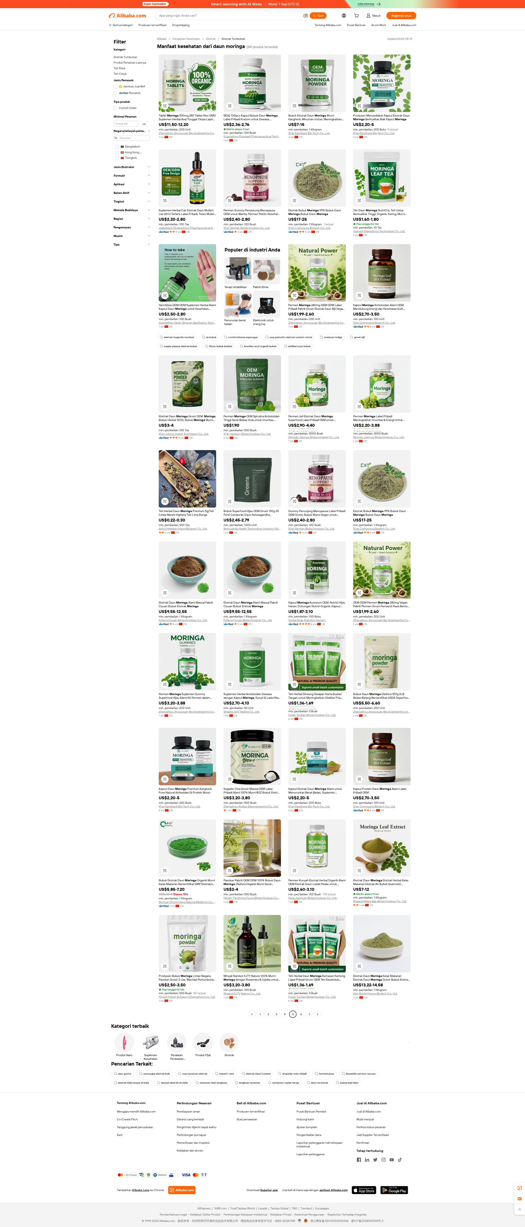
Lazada (262, 1208)
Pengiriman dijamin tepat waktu (196, 1127)
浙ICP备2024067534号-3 (367, 1220)
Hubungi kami (305, 1119)
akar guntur (124, 1073)
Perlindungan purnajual (191, 1135)
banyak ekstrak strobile (174, 1082)
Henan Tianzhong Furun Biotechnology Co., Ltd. (252, 898)
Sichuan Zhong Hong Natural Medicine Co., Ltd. (187, 902)
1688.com (220, 1208)
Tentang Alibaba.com (131, 1103)
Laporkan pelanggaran (311, 1154)
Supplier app (269, 1190)
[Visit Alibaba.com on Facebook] (358, 1159)
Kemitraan (362, 1142)
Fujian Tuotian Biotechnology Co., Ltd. (312, 715)
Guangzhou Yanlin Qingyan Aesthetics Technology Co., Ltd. (187, 322)
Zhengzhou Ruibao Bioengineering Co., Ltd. (251, 806)
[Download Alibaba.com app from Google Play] (394, 1190)
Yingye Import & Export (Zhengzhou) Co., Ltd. (187, 996)
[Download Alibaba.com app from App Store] (364, 1190)
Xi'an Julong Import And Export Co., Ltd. (184, 434)
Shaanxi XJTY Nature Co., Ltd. (242, 993)
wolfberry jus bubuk (299, 346)
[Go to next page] (317, 1014)
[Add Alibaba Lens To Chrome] (181, 1190)
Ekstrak (211, 38)
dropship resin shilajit (294, 1073)
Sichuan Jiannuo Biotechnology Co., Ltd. (313, 437)
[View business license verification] (299, 1221)
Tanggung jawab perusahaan (135, 1127)
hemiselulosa (326, 1073)
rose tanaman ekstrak (194, 1073)
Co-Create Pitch (127, 1119)
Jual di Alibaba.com (368, 1111)
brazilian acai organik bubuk (260, 346)
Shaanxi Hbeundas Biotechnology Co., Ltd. (380, 901)
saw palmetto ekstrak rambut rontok (291, 337)
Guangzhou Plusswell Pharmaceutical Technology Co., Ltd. (252, 136)
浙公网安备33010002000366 (329, 1220)
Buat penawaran (247, 1119)
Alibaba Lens (140, 1190)
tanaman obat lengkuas (213, 1082)
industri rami (226, 1073)
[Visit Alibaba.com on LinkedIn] (367, 1159)
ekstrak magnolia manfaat (179, 337)
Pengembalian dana (309, 1135)
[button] (305, 15)
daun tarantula (319, 1082)
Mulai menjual (365, 1119)
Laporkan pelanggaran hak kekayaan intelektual (319, 1144)
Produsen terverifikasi (251, 1111)
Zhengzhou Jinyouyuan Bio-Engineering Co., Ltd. (187, 133)
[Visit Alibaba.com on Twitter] (375, 1159)
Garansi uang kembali (190, 1119)
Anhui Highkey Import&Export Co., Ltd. (183, 528)
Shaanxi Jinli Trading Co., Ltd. (242, 711)
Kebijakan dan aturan (190, 1150)
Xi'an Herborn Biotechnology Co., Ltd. (247, 434)
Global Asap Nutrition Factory (306, 620)
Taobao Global (279, 1208)
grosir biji (359, 337)
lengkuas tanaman (249, 1082)
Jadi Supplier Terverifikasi (372, 1135)
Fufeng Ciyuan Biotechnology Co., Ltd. (183, 620)
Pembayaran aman (188, 1111)
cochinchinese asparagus (243, 337)
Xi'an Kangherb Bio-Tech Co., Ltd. (309, 133)
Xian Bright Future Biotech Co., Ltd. (375, 993)
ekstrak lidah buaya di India (133, 1082)
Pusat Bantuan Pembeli (311, 1111)
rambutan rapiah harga (285, 1082)
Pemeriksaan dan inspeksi (193, 1142)
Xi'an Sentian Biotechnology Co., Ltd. (247, 228)
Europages (322, 1208)
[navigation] (131, 527)
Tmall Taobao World (242, 1208)
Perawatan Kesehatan (186, 38)
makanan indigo (333, 337)
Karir (120, 1135)
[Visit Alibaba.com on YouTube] (391, 1159)
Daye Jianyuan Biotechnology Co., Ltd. (312, 898)
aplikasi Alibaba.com (334, 1190)
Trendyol (306, 1208)
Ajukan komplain (307, 1127)
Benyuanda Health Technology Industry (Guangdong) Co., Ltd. (252, 528)
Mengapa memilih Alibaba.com (136, 1111)
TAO (294, 1208)
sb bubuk (211, 337)
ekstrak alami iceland (258, 1073)
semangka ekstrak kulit (156, 1073)
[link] (519, 1188)
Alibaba (161, 38)
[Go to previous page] (252, 1014)
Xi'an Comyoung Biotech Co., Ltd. (309, 228)
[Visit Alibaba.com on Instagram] (383, 1159)
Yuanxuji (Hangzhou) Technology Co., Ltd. (379, 231)
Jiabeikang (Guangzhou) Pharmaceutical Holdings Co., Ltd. (187, 228)
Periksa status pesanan (371, 1127)
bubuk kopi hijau (349, 1082)
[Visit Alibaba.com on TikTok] (399, 1159)
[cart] (357, 16)
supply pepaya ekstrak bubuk (180, 346)
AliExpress (204, 1208)
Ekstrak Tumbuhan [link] (233, 38)
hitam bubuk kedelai (220, 346)
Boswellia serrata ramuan (361, 1073)
